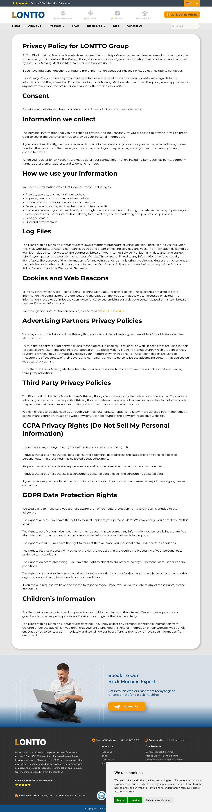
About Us (107, 746)
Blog (104, 755)
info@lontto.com (176, 740)
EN (191, 3)
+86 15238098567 (129, 740)
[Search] (173, 26)
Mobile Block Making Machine (162, 755)
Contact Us (131, 706)
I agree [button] (120, 800)
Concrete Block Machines (159, 751)
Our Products (153, 746)
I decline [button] (135, 800)
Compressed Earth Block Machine (164, 759)
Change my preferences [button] (158, 800)
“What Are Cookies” (111, 311)
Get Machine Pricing (184, 14)
